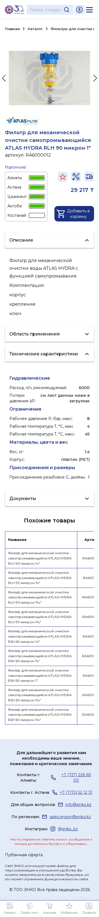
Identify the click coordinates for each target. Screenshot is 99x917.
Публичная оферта (24, 854)
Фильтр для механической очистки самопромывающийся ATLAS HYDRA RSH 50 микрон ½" (40, 636)
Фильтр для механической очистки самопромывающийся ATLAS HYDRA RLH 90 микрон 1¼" (40, 597)
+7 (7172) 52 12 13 (76, 792)
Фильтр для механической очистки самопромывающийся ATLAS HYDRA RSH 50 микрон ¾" (40, 656)
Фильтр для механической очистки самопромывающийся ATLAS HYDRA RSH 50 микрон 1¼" (40, 695)
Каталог (35, 29)
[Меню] (89, 9)
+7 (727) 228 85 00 (76, 777)
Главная (12, 29)
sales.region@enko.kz (70, 816)
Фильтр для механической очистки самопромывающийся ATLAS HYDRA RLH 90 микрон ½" (40, 558)
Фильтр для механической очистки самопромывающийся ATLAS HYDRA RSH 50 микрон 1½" (40, 714)
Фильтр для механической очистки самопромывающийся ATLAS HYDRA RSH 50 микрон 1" (40, 675)
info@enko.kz (78, 804)
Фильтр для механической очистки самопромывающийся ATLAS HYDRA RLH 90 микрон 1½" (40, 617)
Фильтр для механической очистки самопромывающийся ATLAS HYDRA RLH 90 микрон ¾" (40, 577)
